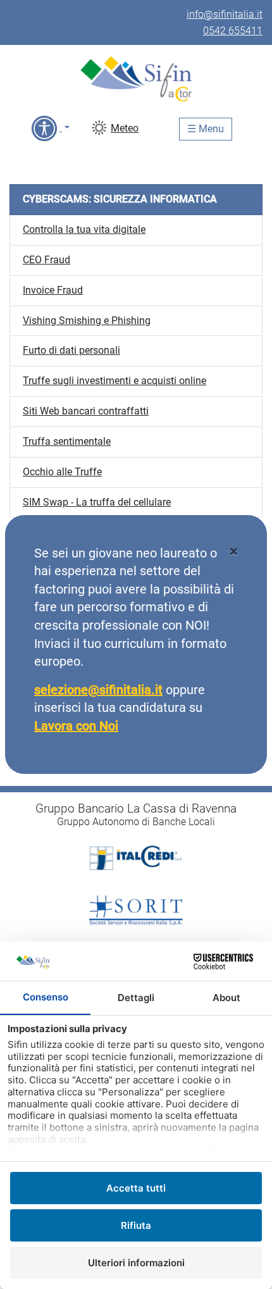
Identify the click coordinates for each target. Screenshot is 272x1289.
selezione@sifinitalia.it (98, 689)
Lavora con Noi (76, 725)
